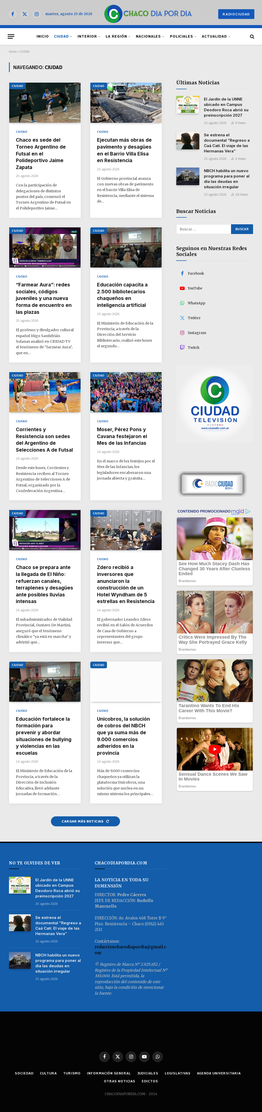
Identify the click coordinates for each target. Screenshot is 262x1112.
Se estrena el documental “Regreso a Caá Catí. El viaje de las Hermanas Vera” (227, 142)
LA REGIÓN (116, 36)
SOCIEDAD (24, 1073)
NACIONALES (148, 36)
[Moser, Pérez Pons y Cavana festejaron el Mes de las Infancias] (126, 392)
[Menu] (11, 36)
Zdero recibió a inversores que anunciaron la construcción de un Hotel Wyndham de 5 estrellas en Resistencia (126, 584)
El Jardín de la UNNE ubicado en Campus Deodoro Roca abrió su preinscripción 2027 (226, 107)
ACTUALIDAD (214, 36)
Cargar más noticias (83, 821)
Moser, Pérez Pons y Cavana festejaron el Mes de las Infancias (122, 436)
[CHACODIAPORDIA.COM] (148, 14)
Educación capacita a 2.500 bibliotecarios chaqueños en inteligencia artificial (122, 295)
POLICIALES (181, 36)
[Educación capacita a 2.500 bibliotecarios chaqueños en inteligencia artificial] (126, 247)
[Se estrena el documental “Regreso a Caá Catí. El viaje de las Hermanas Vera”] (187, 140)
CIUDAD (61, 36)
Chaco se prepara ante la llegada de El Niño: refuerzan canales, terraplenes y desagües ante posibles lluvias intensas (44, 584)
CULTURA (48, 1073)
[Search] (251, 36)
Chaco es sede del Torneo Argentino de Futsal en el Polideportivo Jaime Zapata (41, 153)
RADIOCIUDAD (236, 14)
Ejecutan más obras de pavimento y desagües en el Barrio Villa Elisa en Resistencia (124, 150)
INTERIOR (87, 36)
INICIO (43, 36)
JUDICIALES (147, 1073)
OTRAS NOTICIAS (119, 1081)
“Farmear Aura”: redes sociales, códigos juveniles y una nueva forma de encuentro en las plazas (44, 298)
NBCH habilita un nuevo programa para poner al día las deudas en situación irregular (226, 178)
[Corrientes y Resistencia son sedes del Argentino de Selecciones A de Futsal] (45, 392)
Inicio (12, 51)
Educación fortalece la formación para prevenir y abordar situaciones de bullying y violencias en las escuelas (43, 736)
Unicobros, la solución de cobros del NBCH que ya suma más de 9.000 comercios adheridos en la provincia (123, 736)
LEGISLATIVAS (178, 1073)
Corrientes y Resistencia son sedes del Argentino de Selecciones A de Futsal (44, 440)
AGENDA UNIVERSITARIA (219, 1073)
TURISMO (72, 1073)
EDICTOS (150, 1081)
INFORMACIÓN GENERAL (109, 1073)
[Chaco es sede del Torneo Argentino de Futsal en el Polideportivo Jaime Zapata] (45, 103)
